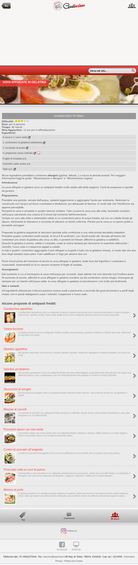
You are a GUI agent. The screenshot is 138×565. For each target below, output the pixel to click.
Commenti (69, 518)
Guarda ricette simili (69, 116)
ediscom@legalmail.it (53, 556)
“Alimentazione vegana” (79, 178)
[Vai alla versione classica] (76, 552)
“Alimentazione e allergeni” (48, 178)
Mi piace (115, 519)
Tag (23, 520)
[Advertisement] (69, 38)
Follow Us (72, 531)
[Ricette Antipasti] (6, 6)
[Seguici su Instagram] (63, 531)
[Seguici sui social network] (132, 5)
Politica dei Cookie (73, 561)
